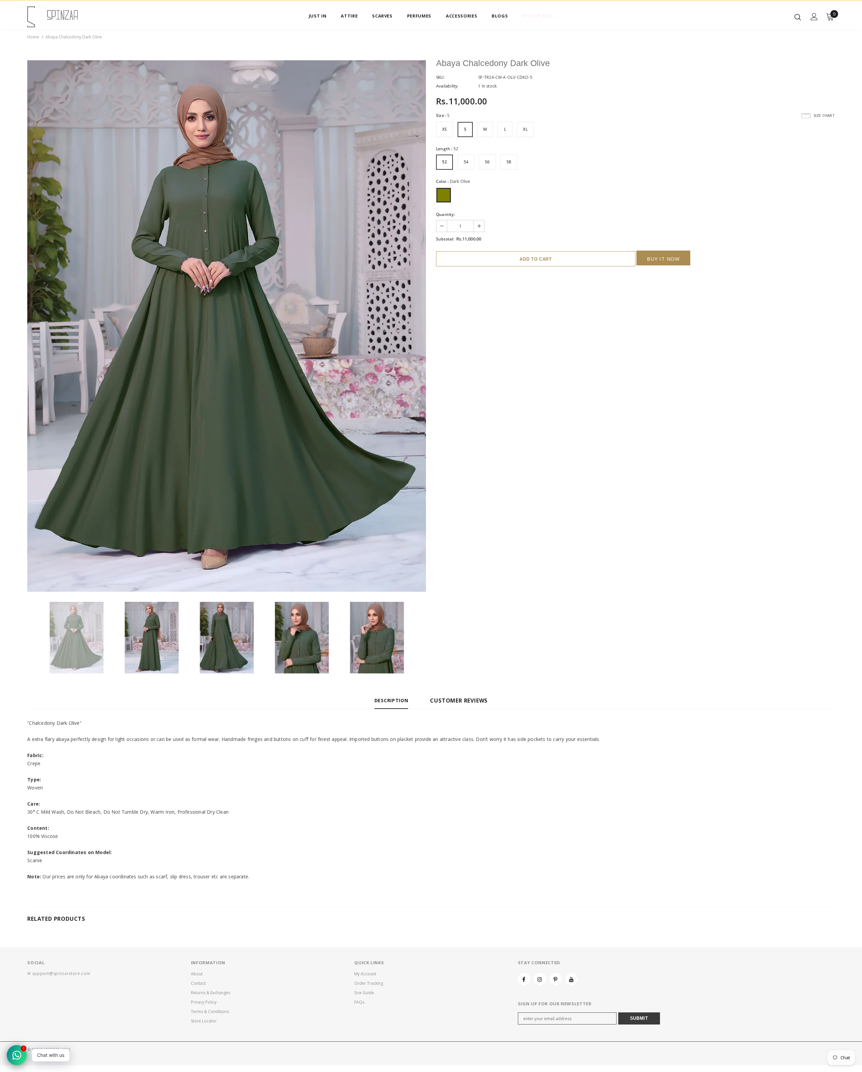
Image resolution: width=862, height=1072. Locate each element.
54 (466, 162)
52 (444, 162)
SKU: (440, 77)
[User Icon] (814, 16)
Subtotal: (445, 239)
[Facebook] (524, 979)
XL (525, 129)
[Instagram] (540, 979)
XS (444, 129)
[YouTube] (571, 979)
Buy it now (663, 258)
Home (33, 37)
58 (508, 162)
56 (487, 162)
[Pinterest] (556, 979)
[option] (226, 326)
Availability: (447, 86)
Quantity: (445, 214)
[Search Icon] (797, 16)
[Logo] (66, 16)
